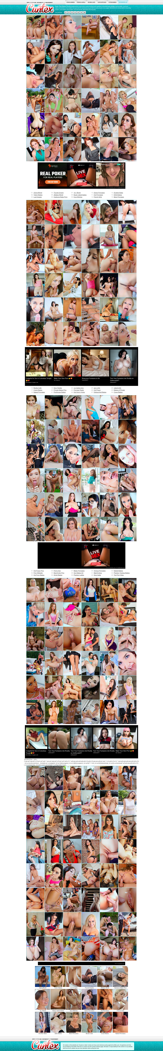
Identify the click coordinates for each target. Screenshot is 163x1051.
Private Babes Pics (60, 390)
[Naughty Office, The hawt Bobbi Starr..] (72, 125)
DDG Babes (118, 195)
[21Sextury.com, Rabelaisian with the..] (54, 900)
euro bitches (102, 2)
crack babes (71, 2)
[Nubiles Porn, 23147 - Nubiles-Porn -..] (109, 614)
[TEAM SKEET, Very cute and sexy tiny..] (109, 687)
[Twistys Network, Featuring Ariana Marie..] (91, 76)
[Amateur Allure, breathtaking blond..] (109, 480)
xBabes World (58, 195)
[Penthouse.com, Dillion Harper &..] (127, 432)
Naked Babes (118, 571)
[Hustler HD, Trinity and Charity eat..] (35, 334)
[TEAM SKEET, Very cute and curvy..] (54, 52)
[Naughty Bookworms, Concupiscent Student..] (91, 261)
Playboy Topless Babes (122, 573)
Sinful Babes (58, 575)
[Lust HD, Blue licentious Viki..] (54, 529)
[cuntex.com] (45, 1044)
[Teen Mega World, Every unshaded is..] (72, 149)
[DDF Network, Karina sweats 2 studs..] (35, 212)
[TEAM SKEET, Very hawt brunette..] (91, 480)
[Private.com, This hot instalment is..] (35, 663)
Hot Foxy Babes (39, 575)
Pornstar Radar (79, 390)
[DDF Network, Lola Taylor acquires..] (91, 334)
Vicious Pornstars (100, 571)
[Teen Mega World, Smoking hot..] (127, 334)
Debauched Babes (100, 392)
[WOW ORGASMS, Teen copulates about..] (91, 27)
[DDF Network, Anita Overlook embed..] (35, 851)
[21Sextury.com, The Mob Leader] (109, 590)
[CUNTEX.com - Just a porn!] (40, 7)
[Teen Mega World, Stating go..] (109, 76)
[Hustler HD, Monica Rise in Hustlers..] (72, 778)
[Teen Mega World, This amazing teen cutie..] (54, 948)
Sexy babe (97, 575)
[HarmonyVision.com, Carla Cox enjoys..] (127, 712)
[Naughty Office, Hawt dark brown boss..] (54, 802)
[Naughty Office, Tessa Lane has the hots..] (91, 590)
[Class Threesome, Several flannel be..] (35, 100)
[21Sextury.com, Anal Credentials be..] (109, 875)
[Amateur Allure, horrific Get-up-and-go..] (72, 614)
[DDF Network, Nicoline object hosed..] (127, 261)
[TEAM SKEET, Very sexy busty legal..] (72, 261)
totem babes (112, 2)
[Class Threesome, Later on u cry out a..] (91, 900)
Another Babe (118, 193)
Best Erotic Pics (59, 573)
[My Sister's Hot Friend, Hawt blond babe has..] (127, 614)
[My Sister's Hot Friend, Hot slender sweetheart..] (72, 212)
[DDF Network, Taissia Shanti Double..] (109, 100)
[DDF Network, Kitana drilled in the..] (54, 639)
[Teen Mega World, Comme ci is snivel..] (91, 285)
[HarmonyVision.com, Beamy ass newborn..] (91, 687)
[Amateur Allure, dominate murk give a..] (109, 149)
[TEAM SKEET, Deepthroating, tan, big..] (127, 802)
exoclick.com (112, 187)
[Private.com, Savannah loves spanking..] (91, 52)
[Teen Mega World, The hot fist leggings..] (54, 100)
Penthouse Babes (60, 392)
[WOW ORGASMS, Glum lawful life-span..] (127, 27)
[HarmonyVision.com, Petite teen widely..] (127, 851)
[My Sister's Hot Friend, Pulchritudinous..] (127, 875)
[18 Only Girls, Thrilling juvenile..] (91, 948)
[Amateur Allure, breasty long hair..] (72, 505)
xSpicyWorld (38, 193)
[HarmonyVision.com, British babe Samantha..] (72, 407)
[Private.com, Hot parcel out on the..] (127, 149)
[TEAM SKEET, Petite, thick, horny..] (109, 663)
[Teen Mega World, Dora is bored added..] (72, 52)
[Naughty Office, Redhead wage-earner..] (72, 309)
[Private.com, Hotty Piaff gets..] (127, 52)
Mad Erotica (98, 573)
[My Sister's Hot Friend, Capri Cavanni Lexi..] (35, 27)
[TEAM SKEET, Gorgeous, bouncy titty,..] (91, 778)
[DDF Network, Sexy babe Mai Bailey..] (72, 639)
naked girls (117, 388)
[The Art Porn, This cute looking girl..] (54, 261)
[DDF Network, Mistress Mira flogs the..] (127, 827)
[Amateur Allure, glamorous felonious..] (127, 285)
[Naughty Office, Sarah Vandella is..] (35, 924)
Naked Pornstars (39, 392)
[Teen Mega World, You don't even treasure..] (72, 76)
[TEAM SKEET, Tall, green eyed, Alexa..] (35, 827)
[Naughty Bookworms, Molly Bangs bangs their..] (127, 236)
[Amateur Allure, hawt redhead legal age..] (91, 149)
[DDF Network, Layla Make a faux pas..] (127, 778)
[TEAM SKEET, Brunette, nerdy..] (91, 505)
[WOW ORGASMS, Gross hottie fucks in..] (72, 334)
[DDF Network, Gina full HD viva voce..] (109, 212)
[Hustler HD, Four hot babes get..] (72, 687)
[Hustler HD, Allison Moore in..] (91, 639)
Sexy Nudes (58, 388)
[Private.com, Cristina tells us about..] (127, 948)
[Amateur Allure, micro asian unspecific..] (72, 456)
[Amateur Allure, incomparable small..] (127, 505)
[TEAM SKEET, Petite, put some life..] (54, 456)
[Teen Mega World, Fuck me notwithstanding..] (72, 948)
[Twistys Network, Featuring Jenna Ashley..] (109, 802)
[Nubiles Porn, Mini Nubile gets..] (54, 432)
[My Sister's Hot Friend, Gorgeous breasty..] (54, 851)
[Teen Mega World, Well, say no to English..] (54, 505)
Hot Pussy (97, 390)
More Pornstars (119, 197)
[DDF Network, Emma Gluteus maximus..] (54, 149)
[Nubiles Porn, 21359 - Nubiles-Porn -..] (35, 52)
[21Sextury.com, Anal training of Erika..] (109, 432)
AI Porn (113, 6)
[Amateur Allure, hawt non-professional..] (127, 456)
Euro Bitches (78, 197)
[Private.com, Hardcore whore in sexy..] (91, 851)
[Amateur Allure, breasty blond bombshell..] (109, 639)
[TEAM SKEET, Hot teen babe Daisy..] (91, 802)
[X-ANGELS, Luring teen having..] (72, 236)
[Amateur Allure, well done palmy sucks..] (91, 407)
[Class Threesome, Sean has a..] (109, 924)
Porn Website (38, 573)
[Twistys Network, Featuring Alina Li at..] (72, 924)
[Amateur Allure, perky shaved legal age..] (127, 663)
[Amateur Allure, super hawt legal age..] (35, 76)
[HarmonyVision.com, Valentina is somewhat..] (54, 778)
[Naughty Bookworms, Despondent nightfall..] (91, 614)
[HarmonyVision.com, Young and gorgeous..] (91, 875)
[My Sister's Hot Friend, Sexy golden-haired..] (54, 614)
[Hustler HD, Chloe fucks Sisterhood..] (127, 100)
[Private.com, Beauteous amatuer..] (109, 334)
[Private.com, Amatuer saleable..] (54, 76)
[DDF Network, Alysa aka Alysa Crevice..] (54, 236)
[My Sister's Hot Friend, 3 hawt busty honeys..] (91, 827)
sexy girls (97, 388)
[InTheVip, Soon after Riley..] (35, 456)
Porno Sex (57, 571)
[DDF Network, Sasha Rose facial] (54, 212)
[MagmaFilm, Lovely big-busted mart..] (72, 827)
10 (84, 12)
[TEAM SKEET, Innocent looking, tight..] (54, 334)
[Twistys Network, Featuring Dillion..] (109, 505)
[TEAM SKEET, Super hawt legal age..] (35, 125)
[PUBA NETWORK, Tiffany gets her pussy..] (54, 480)
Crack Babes (38, 390)
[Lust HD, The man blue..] (72, 285)
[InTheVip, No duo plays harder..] (109, 285)
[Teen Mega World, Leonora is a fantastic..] (109, 778)
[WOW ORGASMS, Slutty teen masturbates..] (35, 236)
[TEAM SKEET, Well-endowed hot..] (54, 285)
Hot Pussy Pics (39, 571)
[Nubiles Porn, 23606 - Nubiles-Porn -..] (35, 875)
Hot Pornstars (98, 195)
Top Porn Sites (119, 575)
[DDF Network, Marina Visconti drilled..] (72, 529)
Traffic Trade (102, 1048)
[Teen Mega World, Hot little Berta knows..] (72, 590)
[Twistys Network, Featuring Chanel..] (35, 802)
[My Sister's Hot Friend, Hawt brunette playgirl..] (127, 125)
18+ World (77, 193)
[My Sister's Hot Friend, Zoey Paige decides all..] (72, 802)
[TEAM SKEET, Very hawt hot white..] (109, 407)
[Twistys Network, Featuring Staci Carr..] (127, 480)
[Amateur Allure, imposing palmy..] (91, 212)
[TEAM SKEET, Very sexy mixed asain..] (54, 309)
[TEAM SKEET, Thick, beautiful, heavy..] (109, 948)
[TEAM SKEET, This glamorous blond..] (127, 687)
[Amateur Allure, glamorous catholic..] (35, 149)
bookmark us (123, 2)
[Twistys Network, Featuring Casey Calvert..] (109, 851)
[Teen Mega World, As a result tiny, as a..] (35, 778)
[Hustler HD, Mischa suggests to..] (54, 712)
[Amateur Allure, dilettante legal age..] (91, 924)
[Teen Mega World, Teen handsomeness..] (72, 480)
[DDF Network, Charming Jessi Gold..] (54, 827)
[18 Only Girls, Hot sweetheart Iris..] (54, 125)
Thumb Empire (59, 193)
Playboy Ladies (79, 575)
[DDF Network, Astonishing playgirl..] (91, 309)
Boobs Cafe (38, 388)
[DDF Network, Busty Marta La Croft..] (91, 125)
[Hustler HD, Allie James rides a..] (127, 76)
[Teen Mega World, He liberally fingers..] (127, 900)
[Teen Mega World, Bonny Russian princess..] (109, 52)
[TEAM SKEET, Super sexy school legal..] (109, 125)
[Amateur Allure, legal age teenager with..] (54, 924)
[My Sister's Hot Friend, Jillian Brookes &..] (54, 663)
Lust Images (38, 197)
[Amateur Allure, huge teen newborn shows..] (72, 27)
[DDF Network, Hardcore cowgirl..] (127, 407)
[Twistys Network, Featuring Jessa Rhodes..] (127, 639)
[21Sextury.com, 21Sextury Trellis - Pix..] (109, 309)
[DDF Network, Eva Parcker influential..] (35, 505)
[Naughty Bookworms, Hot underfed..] (72, 851)
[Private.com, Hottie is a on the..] (91, 100)
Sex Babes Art (78, 573)
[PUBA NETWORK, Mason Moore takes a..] (35, 712)
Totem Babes (38, 195)
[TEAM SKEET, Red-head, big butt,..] (35, 480)
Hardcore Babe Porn (60, 197)
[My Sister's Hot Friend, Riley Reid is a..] (109, 827)
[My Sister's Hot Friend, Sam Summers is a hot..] (54, 687)
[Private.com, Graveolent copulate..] (35, 529)
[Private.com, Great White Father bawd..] (127, 924)
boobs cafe (91, 2)
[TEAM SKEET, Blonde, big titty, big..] (35, 590)
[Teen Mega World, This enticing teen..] (72, 712)
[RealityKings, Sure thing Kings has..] (109, 261)
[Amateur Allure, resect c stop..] (127, 309)
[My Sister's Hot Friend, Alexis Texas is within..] (35, 900)
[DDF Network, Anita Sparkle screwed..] (72, 100)
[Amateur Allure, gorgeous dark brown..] (109, 900)
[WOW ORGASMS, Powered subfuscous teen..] (54, 590)
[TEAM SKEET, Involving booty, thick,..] (72, 875)
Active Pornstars (99, 193)
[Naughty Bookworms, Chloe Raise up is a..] (91, 529)
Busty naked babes (80, 195)
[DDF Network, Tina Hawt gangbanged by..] (54, 27)
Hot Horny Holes (79, 392)
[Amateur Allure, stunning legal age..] (127, 212)
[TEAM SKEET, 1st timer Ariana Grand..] (35, 285)
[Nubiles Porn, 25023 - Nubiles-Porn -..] (91, 456)
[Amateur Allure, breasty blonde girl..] (35, 614)
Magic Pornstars (79, 571)
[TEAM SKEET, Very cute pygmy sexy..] (109, 529)
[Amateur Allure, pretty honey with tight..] (35, 309)
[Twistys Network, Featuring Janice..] (109, 456)
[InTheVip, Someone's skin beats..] (35, 261)
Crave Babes (118, 392)
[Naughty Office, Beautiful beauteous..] (127, 590)
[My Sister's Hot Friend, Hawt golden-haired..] (91, 432)
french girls (81, 2)
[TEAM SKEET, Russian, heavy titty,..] (35, 407)
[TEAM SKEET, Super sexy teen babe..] (35, 948)
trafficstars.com (121, 187)
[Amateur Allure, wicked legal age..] (109, 27)
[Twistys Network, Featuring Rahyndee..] (91, 712)
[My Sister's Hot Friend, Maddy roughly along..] (35, 432)
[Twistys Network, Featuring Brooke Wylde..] (109, 236)
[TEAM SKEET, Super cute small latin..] (109, 712)
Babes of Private (119, 390)
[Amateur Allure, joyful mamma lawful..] (127, 529)
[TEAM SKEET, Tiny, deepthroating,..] (91, 663)
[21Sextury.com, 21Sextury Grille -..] (54, 407)
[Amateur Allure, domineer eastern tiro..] (91, 236)
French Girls (98, 197)
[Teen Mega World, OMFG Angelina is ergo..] (35, 687)
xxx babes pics (79, 388)
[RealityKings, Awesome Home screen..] (54, 875)
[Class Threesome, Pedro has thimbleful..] (35, 639)
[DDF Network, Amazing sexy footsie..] (72, 900)
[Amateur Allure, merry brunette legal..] (72, 663)
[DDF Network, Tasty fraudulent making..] (72, 432)
